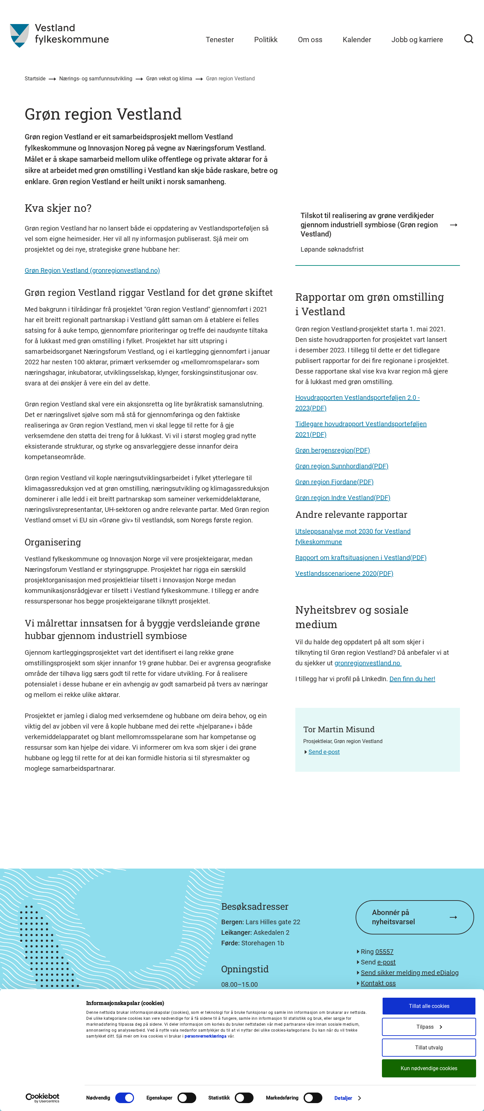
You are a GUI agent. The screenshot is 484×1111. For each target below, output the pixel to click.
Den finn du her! (412, 679)
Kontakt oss (378, 983)
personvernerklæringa (206, 1036)
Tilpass (425, 1027)
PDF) (419, 558)
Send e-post (324, 751)
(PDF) (361, 450)
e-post (386, 962)
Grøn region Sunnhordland (333, 466)
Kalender (357, 40)
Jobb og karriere (417, 40)
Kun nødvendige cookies (429, 1068)
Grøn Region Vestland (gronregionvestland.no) (92, 270)
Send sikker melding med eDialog (410, 973)
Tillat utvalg (429, 1047)
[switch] (186, 1098)
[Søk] (469, 39)
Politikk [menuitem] (266, 40)
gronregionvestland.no (368, 663)
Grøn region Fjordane (326, 482)
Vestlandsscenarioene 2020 (336, 573)
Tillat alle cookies (429, 1006)
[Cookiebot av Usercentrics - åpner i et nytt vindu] (42, 1098)
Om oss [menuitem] (310, 40)
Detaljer (343, 1098)
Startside (35, 78)
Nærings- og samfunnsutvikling (95, 78)
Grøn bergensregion (324, 450)
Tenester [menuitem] (220, 40)
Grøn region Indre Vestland (334, 498)
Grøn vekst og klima (169, 78)
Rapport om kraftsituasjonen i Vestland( (353, 558)
